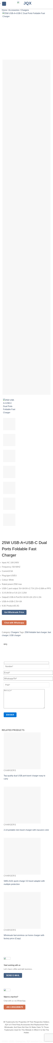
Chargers (25, 10)
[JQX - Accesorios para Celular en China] (26, 4)
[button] (4, 4)
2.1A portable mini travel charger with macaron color (26, 830)
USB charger (15, 635)
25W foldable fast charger (36, 632)
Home (4, 10)
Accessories (14, 10)
